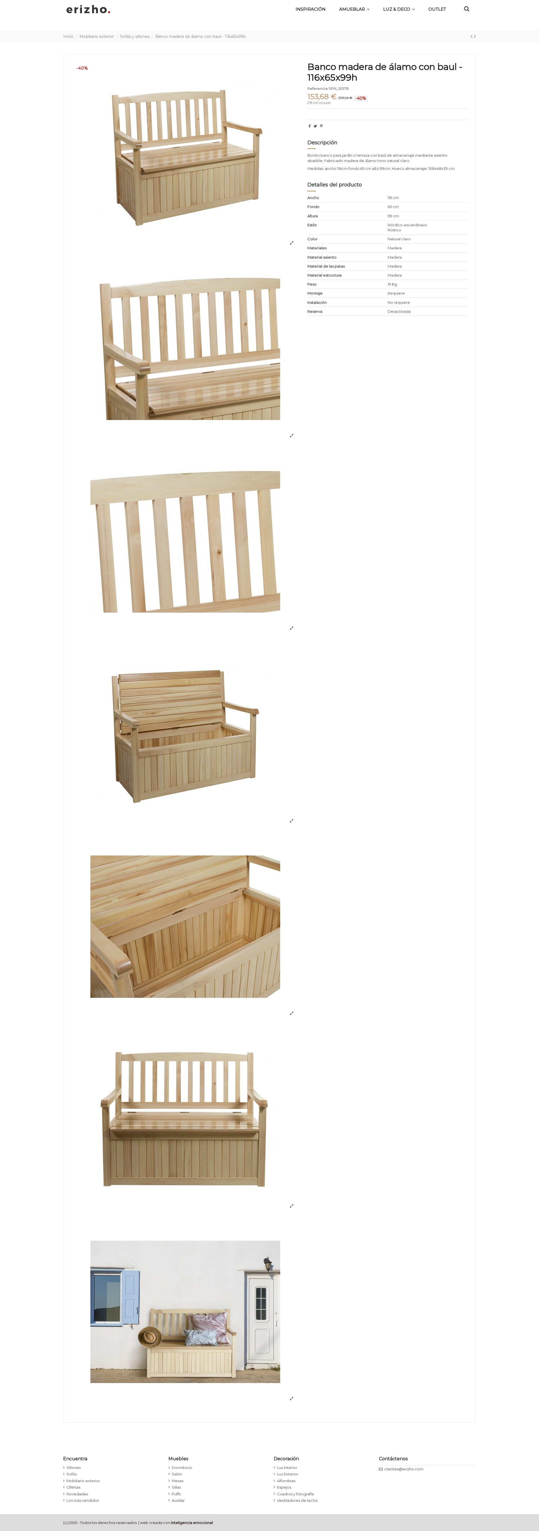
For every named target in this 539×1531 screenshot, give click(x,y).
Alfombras (286, 1480)
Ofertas (73, 1487)
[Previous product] (472, 36)
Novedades (77, 1494)
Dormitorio (182, 1467)
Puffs (176, 1494)
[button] (399, 9)
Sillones (74, 1467)
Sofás (72, 1474)
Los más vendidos (83, 1500)
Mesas (177, 1480)
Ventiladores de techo (297, 1500)
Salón (177, 1474)
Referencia (317, 88)
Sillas (176, 1487)
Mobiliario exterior (83, 1480)
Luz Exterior (287, 1474)
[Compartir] (309, 126)
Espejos (284, 1487)
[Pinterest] (321, 126)
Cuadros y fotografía (295, 1494)
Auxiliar (178, 1500)
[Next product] (475, 36)
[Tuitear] (315, 126)
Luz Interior (287, 1467)
